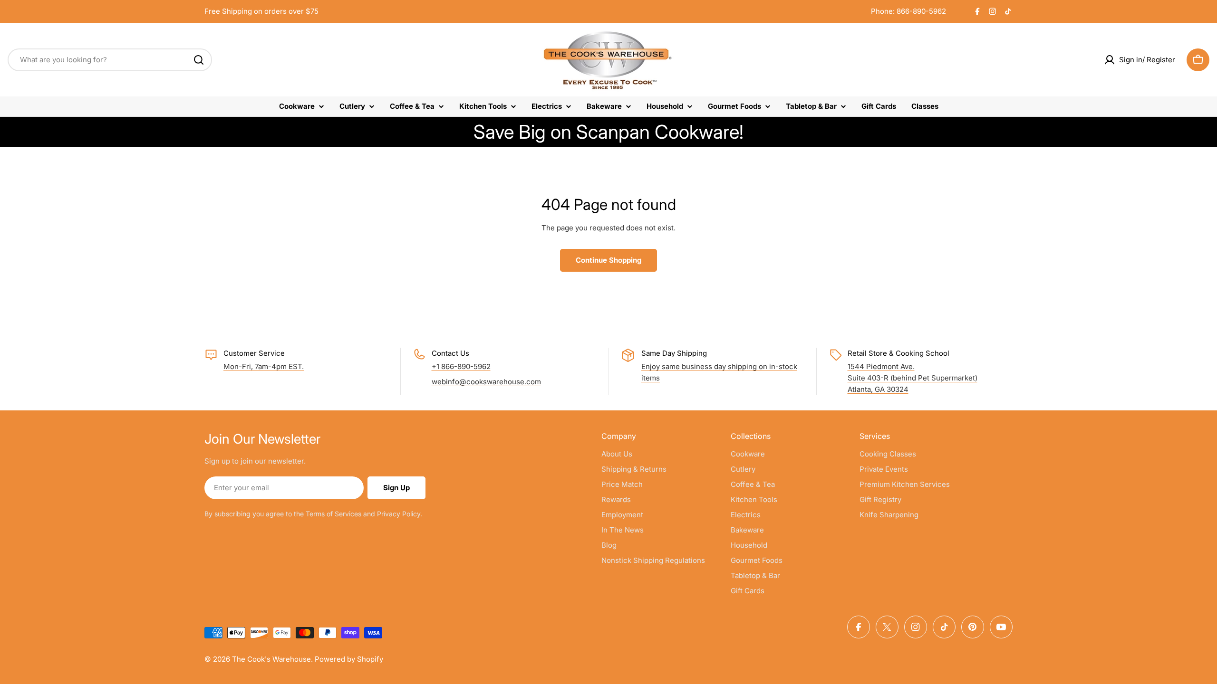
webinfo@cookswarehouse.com (486, 381)
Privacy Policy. (399, 514)
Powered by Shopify (349, 659)
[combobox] (110, 59)
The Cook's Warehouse (271, 659)
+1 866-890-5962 (461, 366)
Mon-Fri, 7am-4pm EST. (263, 366)
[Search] (198, 60)
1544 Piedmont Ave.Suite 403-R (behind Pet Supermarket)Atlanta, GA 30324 (912, 378)
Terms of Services (333, 514)
